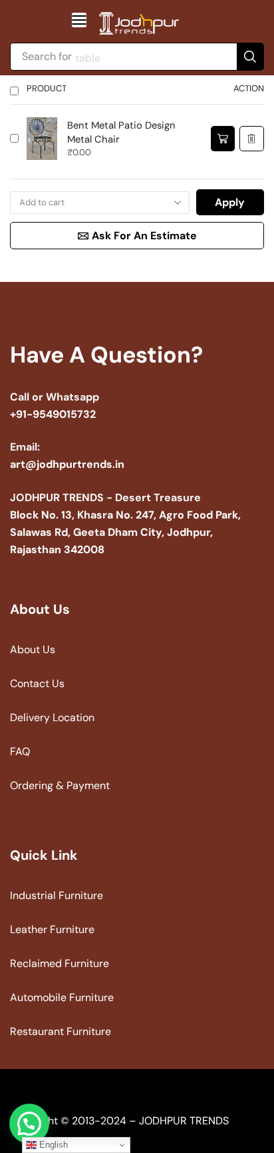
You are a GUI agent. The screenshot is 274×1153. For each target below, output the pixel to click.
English (52, 1145)
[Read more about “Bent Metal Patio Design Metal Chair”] (223, 139)
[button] (79, 20)
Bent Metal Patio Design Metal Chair (121, 132)
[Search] (250, 56)
